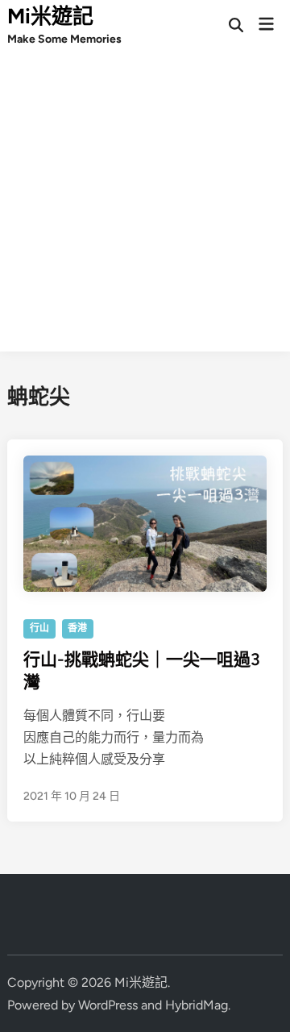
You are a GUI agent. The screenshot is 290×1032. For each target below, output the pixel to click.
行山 (39, 628)
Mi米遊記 (50, 16)
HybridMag (196, 1005)
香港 (77, 628)
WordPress (108, 1005)
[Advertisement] (145, 206)
